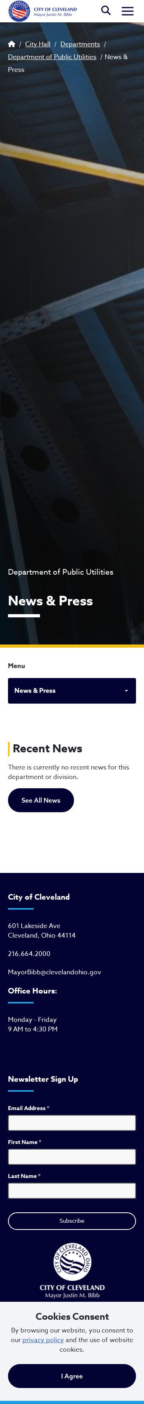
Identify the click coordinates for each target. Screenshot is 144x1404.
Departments (80, 44)
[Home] (42, 11)
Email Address (28, 1108)
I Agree (72, 1376)
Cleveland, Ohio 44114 (42, 935)
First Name (24, 1142)
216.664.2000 (29, 954)
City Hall (37, 44)
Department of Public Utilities (52, 57)
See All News (41, 800)
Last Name (24, 1176)
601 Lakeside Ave (34, 926)
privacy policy (43, 1340)
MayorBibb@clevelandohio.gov (54, 972)
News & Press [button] (35, 691)
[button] (106, 11)
